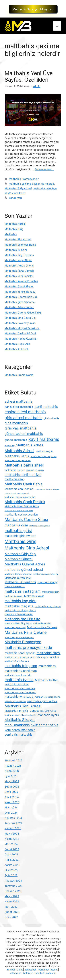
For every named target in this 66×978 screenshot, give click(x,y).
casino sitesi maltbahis (25, 412)
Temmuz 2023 (13, 885)
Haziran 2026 (13, 765)
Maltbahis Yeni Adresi (23, 706)
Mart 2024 (11, 844)
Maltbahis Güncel (19, 559)
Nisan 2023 (12, 901)
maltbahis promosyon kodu (28, 647)
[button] (33, 9)
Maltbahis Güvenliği (47, 582)
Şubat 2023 (12, 911)
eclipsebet (30, 969)
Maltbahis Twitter (46, 680)
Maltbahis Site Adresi (18, 239)
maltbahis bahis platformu (18, 460)
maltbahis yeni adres (42, 701)
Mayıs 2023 (12, 896)
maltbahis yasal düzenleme (15, 702)
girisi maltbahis (51, 418)
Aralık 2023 (12, 859)
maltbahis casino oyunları (21, 514)
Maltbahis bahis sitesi (24, 465)
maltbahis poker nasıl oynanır (19, 637)
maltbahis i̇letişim (50, 591)
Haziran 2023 (13, 891)
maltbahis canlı (14, 479)
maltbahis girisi (18, 530)
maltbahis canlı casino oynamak (17, 493)
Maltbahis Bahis (17, 456)
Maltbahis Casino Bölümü (20, 333)
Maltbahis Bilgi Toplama (19, 255)
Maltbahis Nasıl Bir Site (22, 619)
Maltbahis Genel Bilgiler (19, 286)
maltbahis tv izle (19, 679)
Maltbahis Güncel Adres (25, 564)
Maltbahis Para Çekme (26, 632)
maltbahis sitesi (48, 653)
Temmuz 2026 (13, 760)
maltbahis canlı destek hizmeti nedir (19, 511)
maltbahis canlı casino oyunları (20, 497)
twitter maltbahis (44, 725)
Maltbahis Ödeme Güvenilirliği (23, 312)
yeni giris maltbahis (18, 734)
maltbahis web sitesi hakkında (20, 688)
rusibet (11, 969)
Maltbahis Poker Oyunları (20, 323)
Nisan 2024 (12, 838)
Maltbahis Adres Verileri (19, 307)
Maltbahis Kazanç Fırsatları (21, 281)
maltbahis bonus (14, 470)
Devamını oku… (44, 169)
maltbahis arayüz (44, 451)
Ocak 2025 (11, 791)
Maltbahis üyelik (48, 715)
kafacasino (15, 973)
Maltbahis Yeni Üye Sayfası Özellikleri (29, 76)
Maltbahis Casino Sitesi (26, 519)
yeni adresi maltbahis (20, 730)
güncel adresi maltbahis (24, 433)
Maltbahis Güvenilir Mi (18, 577)
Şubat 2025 (12, 786)
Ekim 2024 (11, 807)
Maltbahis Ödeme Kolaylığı (21, 296)
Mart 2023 (11, 906)
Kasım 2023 (12, 864)
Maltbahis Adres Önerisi (19, 265)
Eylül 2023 (11, 875)
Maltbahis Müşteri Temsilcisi (22, 328)
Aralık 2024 (12, 797)
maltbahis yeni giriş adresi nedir (20, 715)
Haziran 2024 (13, 828)
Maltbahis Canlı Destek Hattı (22, 506)
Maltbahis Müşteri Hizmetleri (19, 614)
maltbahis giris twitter (20, 536)
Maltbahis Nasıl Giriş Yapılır (18, 623)
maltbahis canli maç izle (23, 475)
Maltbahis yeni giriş (16, 710)
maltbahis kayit (14, 596)
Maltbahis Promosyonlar (24, 178)
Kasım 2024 (12, 802)
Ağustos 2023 (13, 880)
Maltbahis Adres (29, 445)
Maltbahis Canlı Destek (25, 501)
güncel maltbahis (16, 439)
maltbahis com (16, 525)
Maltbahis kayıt (34, 596)
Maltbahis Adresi (15, 223)
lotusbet (39, 973)
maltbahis (9, 445)
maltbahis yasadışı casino (47, 697)
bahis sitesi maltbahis (19, 406)
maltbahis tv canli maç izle (18, 675)
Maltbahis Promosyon (23, 642)
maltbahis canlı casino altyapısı (47, 489)
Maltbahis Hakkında (15, 586)
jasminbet (51, 973)
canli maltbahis (46, 407)
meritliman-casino (48, 969)
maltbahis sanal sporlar (20, 653)
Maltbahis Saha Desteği (19, 270)
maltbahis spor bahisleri (44, 657)
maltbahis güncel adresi (24, 569)
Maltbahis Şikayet (20, 719)
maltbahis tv (47, 666)
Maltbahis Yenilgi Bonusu (20, 291)
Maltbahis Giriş (14, 229)
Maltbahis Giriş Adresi (18, 188)
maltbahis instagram (23, 591)
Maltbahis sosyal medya (17, 657)
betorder (28, 973)
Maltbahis (11, 234)
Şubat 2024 (12, 849)
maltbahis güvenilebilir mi (45, 574)
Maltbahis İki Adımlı (17, 349)
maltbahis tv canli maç (21, 671)
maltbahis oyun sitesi (15, 627)
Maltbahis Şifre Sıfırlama (20, 302)
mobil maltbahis (17, 725)
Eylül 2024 (11, 812)
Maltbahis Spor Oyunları (17, 661)
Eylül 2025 (11, 776)
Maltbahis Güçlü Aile (17, 343)
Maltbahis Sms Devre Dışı (20, 317)
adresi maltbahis (18, 401)
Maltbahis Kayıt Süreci (18, 260)
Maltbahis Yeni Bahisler (19, 276)
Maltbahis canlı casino (19, 489)
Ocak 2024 (11, 854)
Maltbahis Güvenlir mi (20, 582)
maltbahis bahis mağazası (43, 456)
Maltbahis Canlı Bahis (24, 484)
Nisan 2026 (12, 770)
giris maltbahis (16, 423)
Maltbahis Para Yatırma (42, 627)
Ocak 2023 (11, 917)
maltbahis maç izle (19, 606)
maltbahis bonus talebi (35, 470)
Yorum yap (15, 197)
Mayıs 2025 (12, 781)
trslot (20, 969)
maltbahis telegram (21, 665)
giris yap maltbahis (20, 428)
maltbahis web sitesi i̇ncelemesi (20, 692)
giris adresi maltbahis (23, 417)
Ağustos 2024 (13, 817)
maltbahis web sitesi (17, 684)
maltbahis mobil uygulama (20, 610)
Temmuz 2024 (13, 823)
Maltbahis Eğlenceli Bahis (20, 244)
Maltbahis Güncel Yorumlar (18, 574)
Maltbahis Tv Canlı (16, 249)
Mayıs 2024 (12, 833)
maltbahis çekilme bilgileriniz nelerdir (31, 183)
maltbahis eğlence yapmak (39, 526)
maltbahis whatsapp (19, 696)
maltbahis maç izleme (48, 606)
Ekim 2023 (11, 870)
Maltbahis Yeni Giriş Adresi (42, 710)
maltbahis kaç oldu (20, 601)
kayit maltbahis (44, 439)
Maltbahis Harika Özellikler (21, 338)
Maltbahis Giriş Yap (20, 554)
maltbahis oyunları (42, 623)
